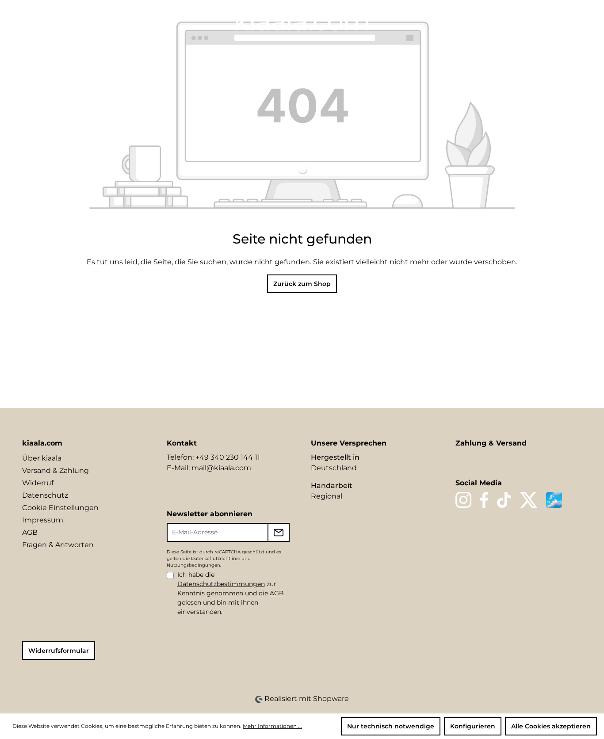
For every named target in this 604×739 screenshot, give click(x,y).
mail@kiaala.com (221, 468)
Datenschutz (45, 495)
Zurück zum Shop (302, 284)
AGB (30, 532)
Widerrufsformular (58, 651)
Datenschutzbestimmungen (221, 584)
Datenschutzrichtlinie (215, 558)
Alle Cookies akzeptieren (551, 726)
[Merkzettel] (529, 21)
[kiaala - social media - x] (529, 500)
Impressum (42, 520)
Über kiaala (41, 458)
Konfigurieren (472, 726)
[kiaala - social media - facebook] (484, 500)
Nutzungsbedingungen (193, 565)
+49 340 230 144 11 (227, 457)
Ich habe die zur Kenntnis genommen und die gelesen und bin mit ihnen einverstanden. (230, 593)
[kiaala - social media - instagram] (463, 500)
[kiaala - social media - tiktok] (504, 500)
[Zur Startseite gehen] (302, 20)
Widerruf (38, 483)
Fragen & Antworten (58, 545)
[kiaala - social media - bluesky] (554, 500)
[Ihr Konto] (544, 21)
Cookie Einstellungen (60, 507)
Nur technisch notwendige (390, 726)
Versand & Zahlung (55, 470)
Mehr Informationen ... (272, 726)
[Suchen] (514, 21)
